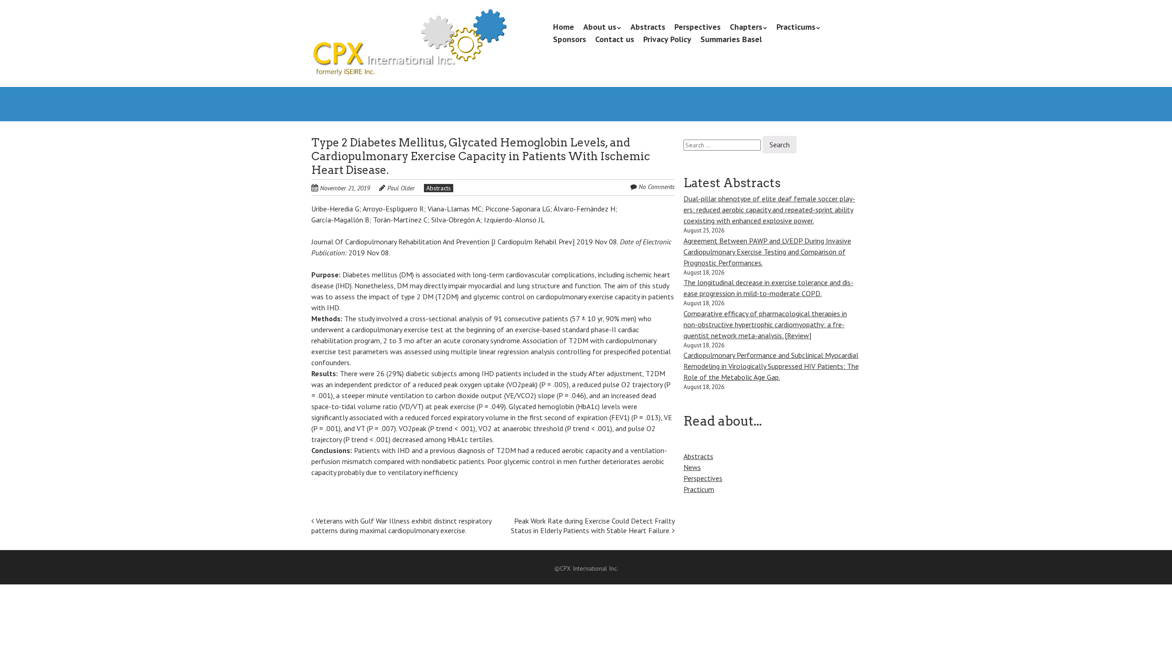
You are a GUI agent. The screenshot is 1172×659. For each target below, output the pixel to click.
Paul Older (401, 188)
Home (563, 27)
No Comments (657, 187)
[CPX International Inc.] (409, 59)
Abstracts (647, 27)
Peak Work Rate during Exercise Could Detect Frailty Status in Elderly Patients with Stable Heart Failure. (593, 525)
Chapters (746, 27)
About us (599, 27)
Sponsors (569, 39)
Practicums (795, 27)
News (692, 467)
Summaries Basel (731, 39)
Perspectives (697, 27)
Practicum (699, 489)
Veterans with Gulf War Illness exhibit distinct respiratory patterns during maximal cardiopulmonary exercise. (401, 525)
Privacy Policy (667, 39)
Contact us (614, 39)
